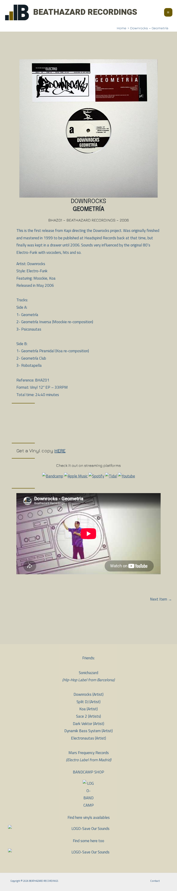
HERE (59, 450)
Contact (155, 880)
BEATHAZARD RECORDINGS (85, 12)
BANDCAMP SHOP (88, 772)
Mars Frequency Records (88, 752)
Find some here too (88, 840)
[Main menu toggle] (168, 12)
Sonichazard (88, 672)
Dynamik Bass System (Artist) (88, 730)
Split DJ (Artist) (88, 701)
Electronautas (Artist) (88, 738)
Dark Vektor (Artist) (88, 723)
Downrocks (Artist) (88, 694)
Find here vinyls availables (89, 817)
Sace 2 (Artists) (88, 716)
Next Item (161, 599)
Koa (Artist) (88, 709)
